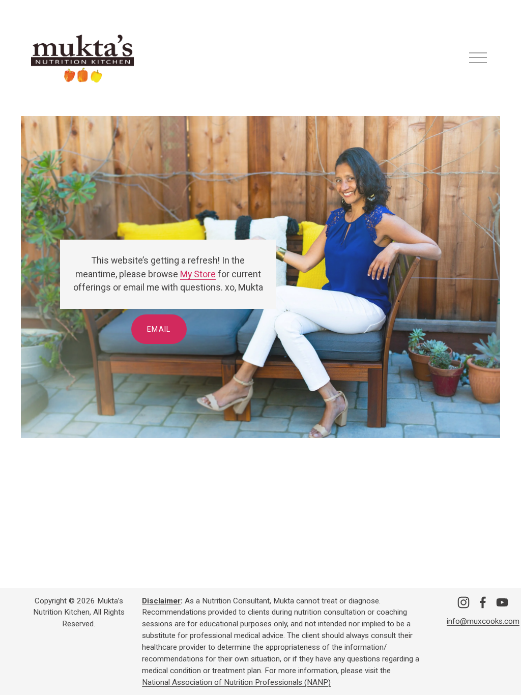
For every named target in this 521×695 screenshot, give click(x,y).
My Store (198, 274)
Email (159, 329)
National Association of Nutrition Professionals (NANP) (236, 682)
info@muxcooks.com (483, 621)
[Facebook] (483, 602)
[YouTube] (502, 602)
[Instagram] (463, 602)
